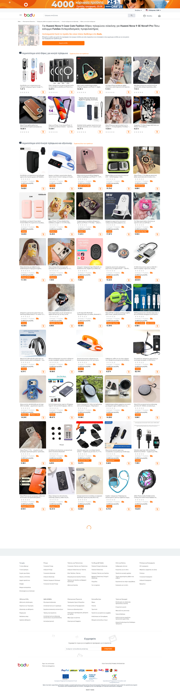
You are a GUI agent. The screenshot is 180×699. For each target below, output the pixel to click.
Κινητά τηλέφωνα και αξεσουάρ (70, 21)
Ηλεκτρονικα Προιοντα (29, 21)
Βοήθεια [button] (137, 10)
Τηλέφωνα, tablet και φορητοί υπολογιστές (48, 21)
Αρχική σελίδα (63, 43)
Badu (19, 21)
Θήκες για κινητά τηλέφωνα (87, 21)
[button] (20, 15)
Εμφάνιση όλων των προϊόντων (79, 53)
